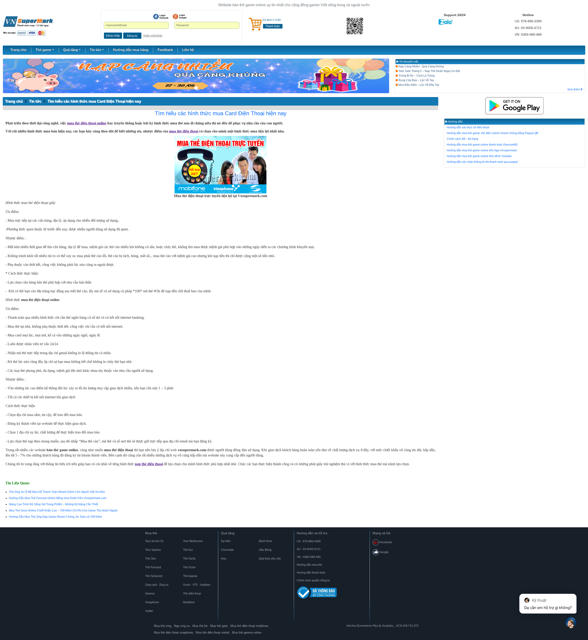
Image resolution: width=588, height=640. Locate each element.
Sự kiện (226, 541)
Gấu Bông (265, 549)
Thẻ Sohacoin (154, 576)
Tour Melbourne (193, 541)
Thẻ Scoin (189, 567)
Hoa (223, 558)
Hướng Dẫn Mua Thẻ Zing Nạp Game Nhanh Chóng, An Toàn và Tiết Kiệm (55, 516)
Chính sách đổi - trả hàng (462, 139)
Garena (150, 593)
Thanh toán (273, 26)
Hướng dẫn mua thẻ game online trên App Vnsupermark (482, 150)
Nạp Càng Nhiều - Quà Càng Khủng (421, 66)
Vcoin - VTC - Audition (196, 584)
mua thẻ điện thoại (184, 131)
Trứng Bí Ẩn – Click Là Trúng (416, 75)
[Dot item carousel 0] (196, 88)
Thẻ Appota (190, 576)
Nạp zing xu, (182, 626)
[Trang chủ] (28, 25)
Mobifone (189, 602)
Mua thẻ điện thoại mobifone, (249, 626)
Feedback (165, 50)
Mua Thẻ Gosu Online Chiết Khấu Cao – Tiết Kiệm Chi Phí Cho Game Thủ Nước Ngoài (63, 510)
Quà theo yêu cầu (270, 558)
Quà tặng (228, 533)
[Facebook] (161, 16)
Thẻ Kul (188, 549)
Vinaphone (152, 602)
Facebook (385, 542)
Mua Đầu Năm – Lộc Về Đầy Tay (418, 84)
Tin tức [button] (95, 50)
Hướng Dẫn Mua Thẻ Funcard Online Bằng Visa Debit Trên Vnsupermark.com (57, 498)
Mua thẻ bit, (200, 626)
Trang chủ (18, 50)
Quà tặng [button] (70, 50)
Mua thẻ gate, (219, 626)
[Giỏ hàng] (255, 24)
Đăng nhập (113, 35)
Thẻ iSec (150, 558)
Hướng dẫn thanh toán (311, 572)
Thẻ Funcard (153, 567)
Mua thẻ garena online (246, 632)
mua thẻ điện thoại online (86, 123)
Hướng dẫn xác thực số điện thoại (468, 127)
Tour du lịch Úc (154, 541)
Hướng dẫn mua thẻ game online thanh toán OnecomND (482, 144)
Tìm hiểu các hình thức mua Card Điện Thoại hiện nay (94, 101)
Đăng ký (132, 35)
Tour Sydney (153, 549)
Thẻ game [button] (43, 50)
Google (384, 552)
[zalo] (367, 26)
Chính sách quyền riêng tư (313, 580)
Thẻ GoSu (189, 558)
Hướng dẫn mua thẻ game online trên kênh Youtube (479, 156)
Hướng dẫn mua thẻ (309, 564)
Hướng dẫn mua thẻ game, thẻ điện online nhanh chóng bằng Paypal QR (492, 133)
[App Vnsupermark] (514, 106)
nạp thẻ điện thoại (149, 464)
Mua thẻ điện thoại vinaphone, (174, 632)
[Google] (180, 16)
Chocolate (227, 549)
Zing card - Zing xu (156, 584)
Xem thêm (574, 89)
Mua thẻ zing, (163, 626)
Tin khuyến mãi (408, 61)
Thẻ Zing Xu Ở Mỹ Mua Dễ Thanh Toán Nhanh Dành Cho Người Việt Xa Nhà (57, 492)
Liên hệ (188, 50)
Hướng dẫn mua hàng (130, 50)
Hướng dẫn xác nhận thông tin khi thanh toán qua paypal (482, 162)
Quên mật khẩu (152, 35)
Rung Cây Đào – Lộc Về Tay (416, 80)
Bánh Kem (265, 541)
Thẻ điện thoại (192, 593)
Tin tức (35, 101)
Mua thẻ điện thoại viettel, (213, 632)
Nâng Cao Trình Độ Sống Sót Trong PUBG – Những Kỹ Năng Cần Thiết (53, 504)
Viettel (149, 611)
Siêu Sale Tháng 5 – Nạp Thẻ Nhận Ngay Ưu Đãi (429, 71)
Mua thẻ (151, 533)
